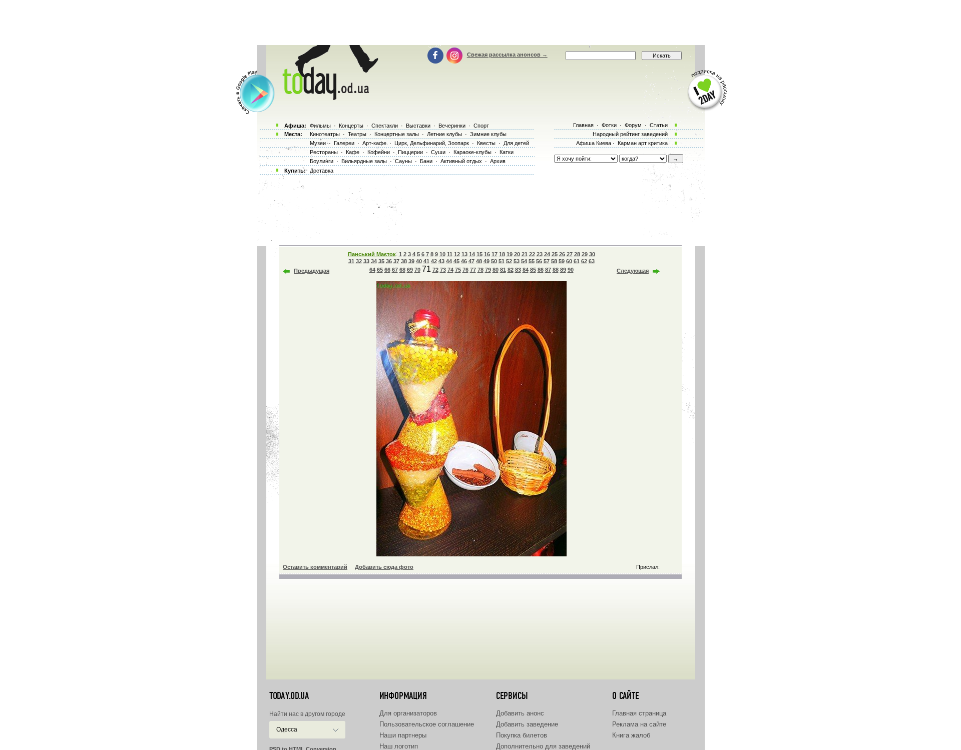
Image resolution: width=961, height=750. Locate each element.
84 (526, 270)
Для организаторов (408, 713)
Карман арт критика (643, 143)
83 (518, 270)
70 (417, 270)
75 (458, 270)
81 (503, 270)
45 (456, 261)
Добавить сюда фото (384, 567)
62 (584, 261)
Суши (438, 152)
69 (410, 270)
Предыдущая (311, 271)
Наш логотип (398, 746)
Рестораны (324, 152)
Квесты (486, 143)
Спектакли (384, 126)
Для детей (516, 143)
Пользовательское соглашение (426, 724)
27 (570, 254)
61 (577, 261)
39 (411, 261)
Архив (498, 161)
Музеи (318, 143)
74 (450, 270)
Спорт (481, 126)
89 (563, 270)
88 (556, 270)
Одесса (286, 729)
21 (525, 254)
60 (569, 261)
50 (494, 261)
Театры (357, 134)
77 (473, 270)
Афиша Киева (593, 143)
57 (547, 261)
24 (547, 254)
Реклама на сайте (639, 724)
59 (562, 261)
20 (517, 254)
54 (524, 261)
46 (464, 261)
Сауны (403, 161)
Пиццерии (410, 152)
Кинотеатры (325, 134)
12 (457, 254)
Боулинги (321, 161)
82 (511, 270)
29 (585, 254)
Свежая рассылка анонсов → (507, 55)
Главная (583, 125)
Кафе (352, 152)
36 (389, 261)
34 (374, 261)
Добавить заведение (527, 724)
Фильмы (320, 126)
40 (419, 261)
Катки (507, 152)
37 (396, 261)
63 (592, 261)
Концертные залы (396, 134)
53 (517, 261)
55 (532, 261)
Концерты (351, 126)
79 (488, 270)
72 (435, 270)
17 (495, 254)
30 (592, 254)
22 (532, 254)
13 (464, 254)
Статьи (659, 125)
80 (496, 270)
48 (479, 261)
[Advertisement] (480, 22)
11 (449, 254)
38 (404, 261)
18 (502, 254)
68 (402, 270)
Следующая (633, 271)
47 (471, 261)
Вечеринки (451, 126)
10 (442, 254)
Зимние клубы (488, 134)
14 (472, 254)
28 (577, 254)
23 (540, 254)
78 (480, 270)
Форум (633, 125)
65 (380, 270)
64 (372, 270)
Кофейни (378, 152)
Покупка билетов (521, 735)
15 (479, 254)
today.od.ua (289, 695)
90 (571, 270)
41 (426, 261)
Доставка (321, 171)
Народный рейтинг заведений (630, 134)
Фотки (609, 125)
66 (387, 270)
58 (554, 261)
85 (533, 270)
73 (443, 270)
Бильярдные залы (364, 161)
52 (509, 261)
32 (359, 261)
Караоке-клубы (472, 152)
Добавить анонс (520, 713)
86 (541, 270)
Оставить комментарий (315, 567)
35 (381, 261)
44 (449, 261)
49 (487, 261)
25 (555, 254)
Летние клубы (444, 134)
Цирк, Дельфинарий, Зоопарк (431, 143)
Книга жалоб (631, 735)
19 (510, 254)
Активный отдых (461, 161)
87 (548, 270)
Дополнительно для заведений (543, 746)
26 (562, 254)
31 (351, 261)
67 (395, 270)
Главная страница (639, 713)
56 (539, 261)
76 (465, 270)
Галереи (344, 143)
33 (366, 261)
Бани (426, 161)
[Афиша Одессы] (328, 98)
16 (487, 254)
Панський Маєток (372, 254)
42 (434, 261)
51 (502, 261)
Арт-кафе (374, 143)
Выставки (418, 126)
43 (441, 261)
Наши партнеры (402, 735)
